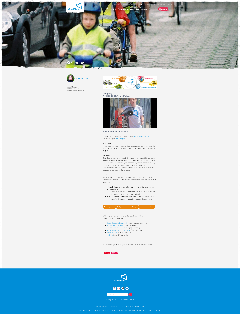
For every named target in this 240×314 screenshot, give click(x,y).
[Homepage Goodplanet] (120, 278)
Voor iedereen (141, 9)
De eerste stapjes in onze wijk (117, 223)
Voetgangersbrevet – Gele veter (118, 228)
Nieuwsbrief (133, 4)
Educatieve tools (147, 207)
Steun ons (163, 9)
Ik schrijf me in (109, 207)
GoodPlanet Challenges (141, 136)
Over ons (151, 9)
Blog (140, 4)
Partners (125, 4)
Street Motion (112, 233)
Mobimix (110, 235)
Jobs (115, 300)
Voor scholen (111, 9)
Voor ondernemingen (126, 9)
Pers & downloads (149, 4)
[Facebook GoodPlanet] (114, 288)
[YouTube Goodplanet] (118, 288)
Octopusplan (120, 139)
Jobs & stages (161, 4)
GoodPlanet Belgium (75, 6)
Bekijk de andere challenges (127, 207)
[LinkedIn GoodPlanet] (127, 288)
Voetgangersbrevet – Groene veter (119, 230)
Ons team (117, 4)
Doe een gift (108, 300)
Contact (169, 4)
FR (171, 9)
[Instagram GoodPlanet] (122, 288)
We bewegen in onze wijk (115, 225)
